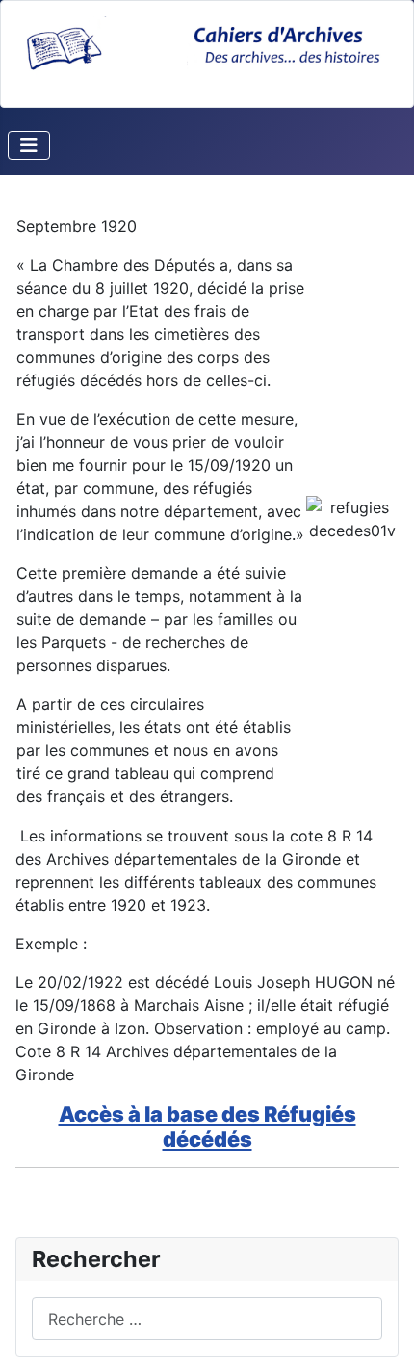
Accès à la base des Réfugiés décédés (207, 1126)
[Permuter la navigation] (29, 145)
